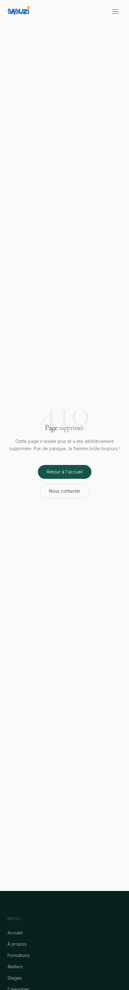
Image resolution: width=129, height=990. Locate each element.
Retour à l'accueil (65, 471)
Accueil (15, 932)
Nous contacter (64, 491)
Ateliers (15, 966)
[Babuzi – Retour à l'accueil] (19, 11)
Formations (19, 955)
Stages (15, 978)
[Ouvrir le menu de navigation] (115, 11)
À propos (17, 944)
